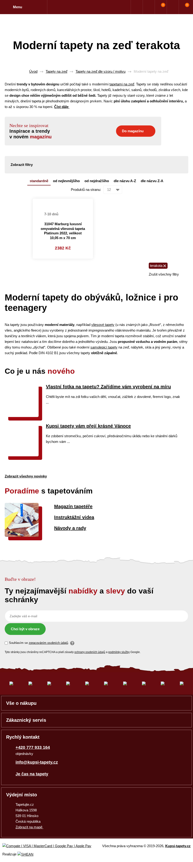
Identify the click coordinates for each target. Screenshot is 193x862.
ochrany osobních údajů (89, 652)
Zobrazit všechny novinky (26, 476)
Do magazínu (133, 131)
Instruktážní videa (74, 517)
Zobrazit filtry (22, 165)
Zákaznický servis (26, 720)
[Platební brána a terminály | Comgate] (50, 846)
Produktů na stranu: (86, 190)
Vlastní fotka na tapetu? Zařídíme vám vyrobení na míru (108, 386)
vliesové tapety (102, 325)
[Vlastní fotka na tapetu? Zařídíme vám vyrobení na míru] (22, 416)
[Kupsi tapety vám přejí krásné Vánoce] (22, 455)
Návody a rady (70, 528)
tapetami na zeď (121, 84)
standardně (39, 181)
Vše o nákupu (21, 703)
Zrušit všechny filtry (164, 274)
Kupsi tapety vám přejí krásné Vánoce (88, 426)
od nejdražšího (96, 181)
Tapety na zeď (56, 71)
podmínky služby (119, 652)
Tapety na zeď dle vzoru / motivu (100, 71)
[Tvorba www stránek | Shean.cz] (25, 854)
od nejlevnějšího (66, 181)
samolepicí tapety (103, 347)
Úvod (33, 71)
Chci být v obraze (25, 629)
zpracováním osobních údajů (48, 643)
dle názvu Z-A (152, 181)
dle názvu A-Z (125, 181)
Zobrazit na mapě (29, 827)
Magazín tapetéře (73, 506)
